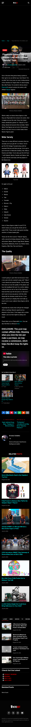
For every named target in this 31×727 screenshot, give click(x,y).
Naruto (8, 89)
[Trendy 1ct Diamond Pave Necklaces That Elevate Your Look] (6, 649)
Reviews (7, 676)
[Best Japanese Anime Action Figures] (20, 377)
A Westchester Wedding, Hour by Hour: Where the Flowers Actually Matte (20, 625)
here (20, 321)
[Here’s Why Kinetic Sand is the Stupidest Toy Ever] (15, 465)
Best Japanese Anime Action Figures (19, 383)
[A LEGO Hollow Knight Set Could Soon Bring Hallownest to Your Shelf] (15, 594)
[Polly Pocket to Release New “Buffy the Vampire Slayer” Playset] (15, 491)
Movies (17, 619)
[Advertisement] (15, 22)
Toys (4, 50)
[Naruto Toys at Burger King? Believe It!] (7, 393)
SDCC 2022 (7, 680)
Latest (5, 619)
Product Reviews (10, 674)
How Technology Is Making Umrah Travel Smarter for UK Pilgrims (20, 659)
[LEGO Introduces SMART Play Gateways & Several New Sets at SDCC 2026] (15, 542)
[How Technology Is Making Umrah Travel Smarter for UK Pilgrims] (6, 660)
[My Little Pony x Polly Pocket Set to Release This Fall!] (15, 568)
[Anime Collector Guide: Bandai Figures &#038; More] (7, 377)
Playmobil (4, 87)
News (11, 619)
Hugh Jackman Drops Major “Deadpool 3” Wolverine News (8, 424)
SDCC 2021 (7, 678)
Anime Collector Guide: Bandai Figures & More (6, 383)
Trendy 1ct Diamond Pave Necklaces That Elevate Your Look (21, 648)
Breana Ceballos (12, 64)
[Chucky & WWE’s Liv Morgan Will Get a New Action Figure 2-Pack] (15, 516)
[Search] (28, 3)
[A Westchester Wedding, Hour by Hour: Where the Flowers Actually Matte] (6, 626)
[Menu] (3, 3)
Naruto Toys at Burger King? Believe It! (7, 399)
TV (22, 619)
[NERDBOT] (15, 2)
